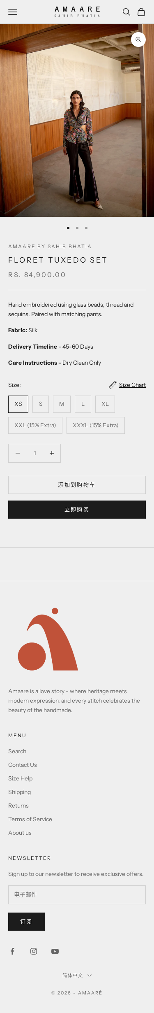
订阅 (26, 921)
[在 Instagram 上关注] (34, 951)
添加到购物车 (77, 484)
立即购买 (77, 509)
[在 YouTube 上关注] (55, 951)
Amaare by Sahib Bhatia (50, 246)
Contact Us (22, 764)
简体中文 (73, 975)
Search (17, 751)
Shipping (19, 792)
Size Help (20, 778)
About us (20, 832)
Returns (18, 805)
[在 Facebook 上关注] (12, 951)
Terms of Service (30, 819)
